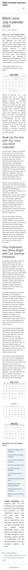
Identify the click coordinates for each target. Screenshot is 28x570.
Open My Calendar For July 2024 (15, 490)
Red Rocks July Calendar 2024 (15, 495)
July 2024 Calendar (10, 553)
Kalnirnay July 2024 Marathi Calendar (14, 484)
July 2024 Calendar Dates (16, 465)
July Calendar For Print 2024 (15, 474)
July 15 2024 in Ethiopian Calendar (15, 456)
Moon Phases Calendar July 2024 (15, 555)
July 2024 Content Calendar (13, 469)
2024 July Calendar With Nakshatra (15, 450)
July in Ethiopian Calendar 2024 (16, 479)
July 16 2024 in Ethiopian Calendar (15, 461)
